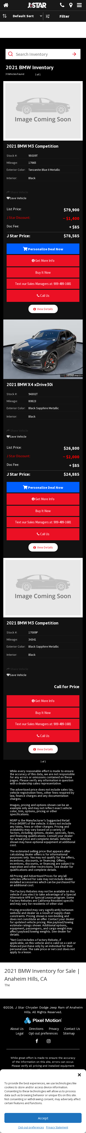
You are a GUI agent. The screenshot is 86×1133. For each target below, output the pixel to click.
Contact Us (72, 1029)
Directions (36, 1029)
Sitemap (69, 1033)
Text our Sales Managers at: (43, 284)
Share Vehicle (19, 192)
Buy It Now (43, 272)
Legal (19, 1033)
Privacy (54, 1029)
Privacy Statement (57, 1127)
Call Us (44, 295)
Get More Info (44, 260)
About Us (17, 1029)
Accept (43, 1118)
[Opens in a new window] (70, 6)
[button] (79, 1075)
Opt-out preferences (31, 1127)
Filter (64, 16)
